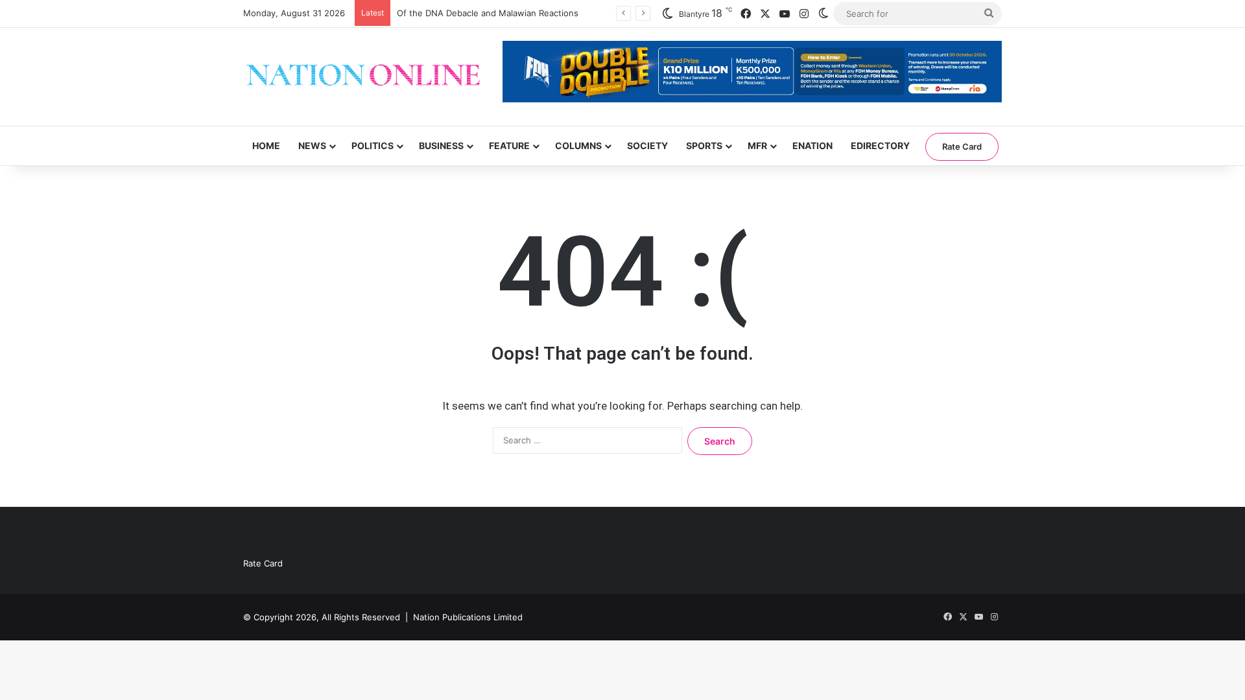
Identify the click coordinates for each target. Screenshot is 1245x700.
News (312, 145)
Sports (704, 145)
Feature (509, 145)
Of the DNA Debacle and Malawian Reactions (487, 13)
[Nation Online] (363, 77)
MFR (757, 145)
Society (647, 145)
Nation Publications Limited (468, 617)
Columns (578, 145)
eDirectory (880, 145)
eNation (812, 145)
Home (266, 145)
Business (441, 145)
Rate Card (962, 146)
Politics (372, 145)
